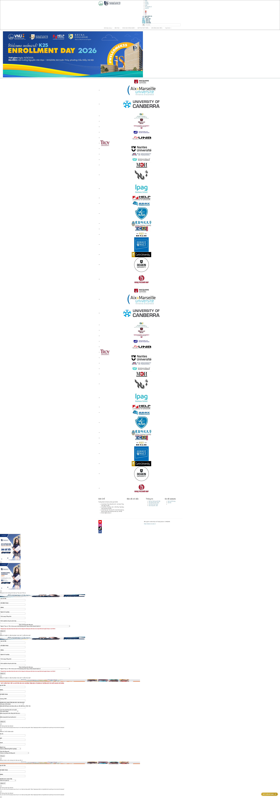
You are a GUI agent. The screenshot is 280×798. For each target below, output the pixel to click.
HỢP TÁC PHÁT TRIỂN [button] (143, 28)
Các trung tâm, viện (153, 505)
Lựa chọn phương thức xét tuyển (8, 709)
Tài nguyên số (148, 6)
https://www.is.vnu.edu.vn (150, 523)
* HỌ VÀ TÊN (3, 598)
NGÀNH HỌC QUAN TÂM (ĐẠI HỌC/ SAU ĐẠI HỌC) (12, 702)
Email (1, 742)
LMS (146, 5)
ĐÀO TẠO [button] (117, 28)
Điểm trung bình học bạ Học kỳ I (8, 717)
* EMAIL (2, 607)
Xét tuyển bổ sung (268, 794)
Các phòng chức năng (154, 502)
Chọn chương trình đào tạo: (26, 624)
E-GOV (146, 2)
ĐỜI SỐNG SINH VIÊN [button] (156, 28)
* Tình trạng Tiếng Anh (5, 616)
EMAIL (1, 689)
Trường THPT (3, 698)
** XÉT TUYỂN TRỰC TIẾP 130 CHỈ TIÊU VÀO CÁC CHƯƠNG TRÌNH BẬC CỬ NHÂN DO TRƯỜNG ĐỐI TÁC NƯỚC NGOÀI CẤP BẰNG (32, 683)
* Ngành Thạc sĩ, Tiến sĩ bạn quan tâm (9, 626)
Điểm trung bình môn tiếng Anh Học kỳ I (10, 713)
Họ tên (1, 733)
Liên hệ (147, 8)
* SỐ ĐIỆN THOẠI (4, 603)
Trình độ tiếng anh (4, 751)
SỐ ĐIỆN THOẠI (4, 694)
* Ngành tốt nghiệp (4, 612)
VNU (146, 1)
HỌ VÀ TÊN (2, 685)
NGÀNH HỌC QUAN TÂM (6, 779)
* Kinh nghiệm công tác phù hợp (8, 620)
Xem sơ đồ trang (171, 501)
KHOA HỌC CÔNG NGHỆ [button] (128, 28)
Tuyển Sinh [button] (168, 28)
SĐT (1, 738)
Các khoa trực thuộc (153, 504)
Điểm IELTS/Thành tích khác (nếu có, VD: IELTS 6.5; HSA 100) (15, 706)
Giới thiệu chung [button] (108, 28)
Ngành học (2, 747)
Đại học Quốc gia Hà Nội (154, 501)
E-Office (147, 3)
